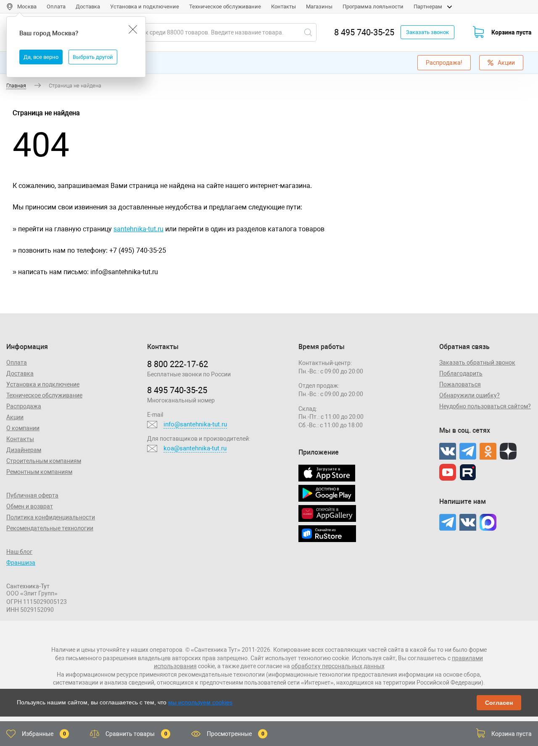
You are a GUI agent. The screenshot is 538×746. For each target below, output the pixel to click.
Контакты (283, 6)
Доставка (88, 6)
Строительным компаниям (43, 461)
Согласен (499, 702)
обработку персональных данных (338, 666)
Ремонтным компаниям (39, 471)
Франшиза (20, 562)
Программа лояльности (373, 6)
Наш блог (19, 551)
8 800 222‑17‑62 (177, 364)
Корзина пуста (511, 32)
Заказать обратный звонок (477, 362)
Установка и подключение (144, 6)
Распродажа (23, 406)
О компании (23, 428)
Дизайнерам (23, 450)
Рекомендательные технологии (49, 528)
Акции (506, 62)
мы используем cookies (200, 702)
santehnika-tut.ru (138, 229)
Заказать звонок (427, 32)
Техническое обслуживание (225, 6)
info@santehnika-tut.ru (195, 424)
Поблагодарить (461, 373)
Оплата (56, 6)
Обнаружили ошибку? (469, 395)
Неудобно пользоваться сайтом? (485, 406)
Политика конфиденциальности (50, 517)
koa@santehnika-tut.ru (195, 448)
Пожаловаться (460, 384)
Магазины (319, 6)
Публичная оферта (32, 495)
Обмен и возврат (29, 506)
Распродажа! (444, 62)
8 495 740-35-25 (364, 32)
